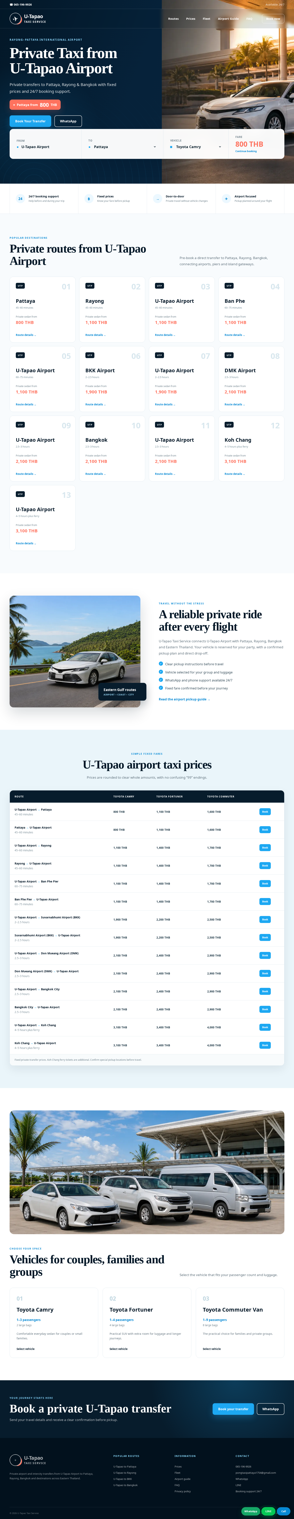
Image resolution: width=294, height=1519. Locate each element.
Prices (190, 19)
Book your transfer (233, 1409)
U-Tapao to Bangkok (125, 1485)
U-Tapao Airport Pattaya (33, 809)
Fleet (206, 19)
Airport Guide (228, 19)
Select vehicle (26, 1349)
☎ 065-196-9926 (21, 4)
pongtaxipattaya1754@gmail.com (256, 1472)
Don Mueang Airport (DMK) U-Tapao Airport (47, 971)
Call (283, 1511)
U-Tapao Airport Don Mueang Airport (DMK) (47, 953)
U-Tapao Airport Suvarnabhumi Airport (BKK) (47, 917)
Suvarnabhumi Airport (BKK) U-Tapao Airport (47, 935)
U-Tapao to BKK (122, 1479)
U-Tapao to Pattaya (124, 1466)
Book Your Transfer (30, 121)
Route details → (26, 335)
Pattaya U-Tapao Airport (33, 827)
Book (265, 811)
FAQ (249, 19)
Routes (173, 19)
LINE (238, 1485)
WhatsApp (68, 121)
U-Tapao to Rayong (124, 1472)
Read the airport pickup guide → (184, 699)
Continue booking (246, 151)
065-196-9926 (243, 1466)
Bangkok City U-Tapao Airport (37, 1007)
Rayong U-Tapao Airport (33, 863)
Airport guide (182, 1479)
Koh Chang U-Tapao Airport (35, 1043)
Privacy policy (183, 1491)
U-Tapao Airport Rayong (33, 845)
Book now (273, 19)
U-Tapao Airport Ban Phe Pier (36, 881)
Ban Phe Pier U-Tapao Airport (36, 899)
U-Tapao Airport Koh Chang (35, 1025)
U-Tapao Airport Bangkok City (37, 989)
